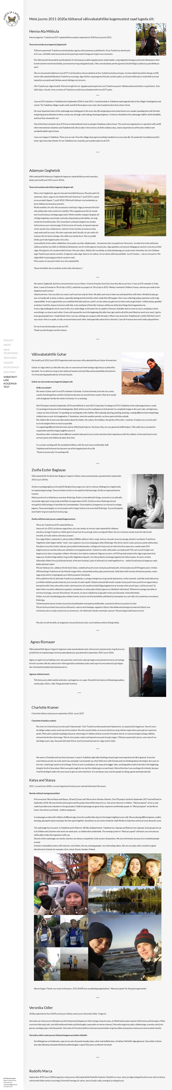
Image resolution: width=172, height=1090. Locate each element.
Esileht (9, 340)
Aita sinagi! (11, 367)
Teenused (10, 357)
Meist (7, 344)
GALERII (8, 362)
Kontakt (10, 372)
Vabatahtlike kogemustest (11, 381)
